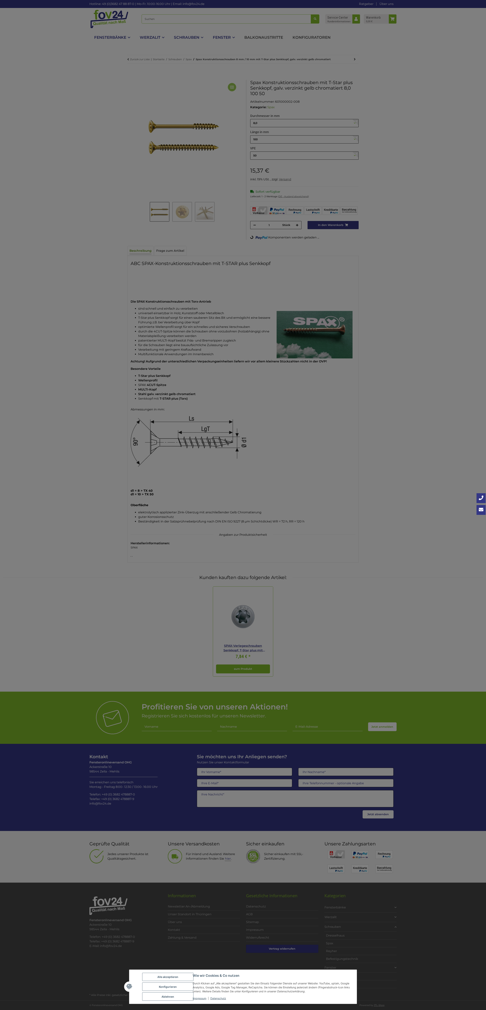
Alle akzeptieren (167, 976)
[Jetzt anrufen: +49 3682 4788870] (481, 498)
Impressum (199, 998)
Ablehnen (168, 996)
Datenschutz (218, 998)
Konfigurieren (168, 986)
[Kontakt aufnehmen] (481, 510)
